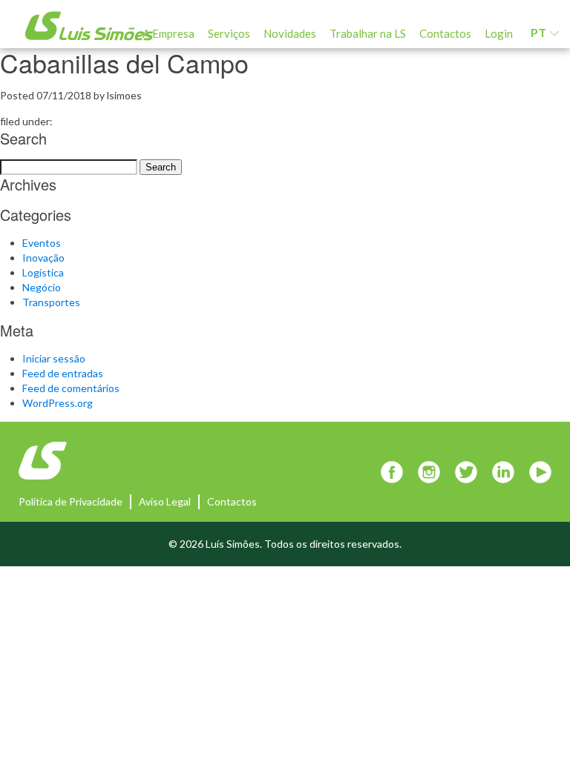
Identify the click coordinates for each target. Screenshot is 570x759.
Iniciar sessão (53, 358)
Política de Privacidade (70, 501)
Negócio (41, 287)
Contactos (445, 33)
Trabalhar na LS (368, 33)
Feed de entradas (62, 373)
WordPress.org (57, 403)
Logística (43, 272)
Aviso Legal (165, 501)
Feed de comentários (70, 388)
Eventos (41, 242)
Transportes (51, 302)
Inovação (43, 257)
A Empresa (168, 33)
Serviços (229, 33)
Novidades (289, 33)
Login (499, 33)
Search (160, 167)
